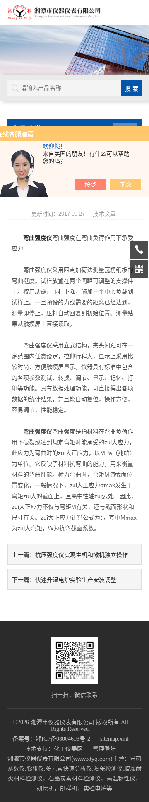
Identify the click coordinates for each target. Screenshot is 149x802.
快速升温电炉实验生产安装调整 (75, 579)
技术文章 (104, 213)
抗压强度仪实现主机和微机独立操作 (81, 555)
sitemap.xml (114, 739)
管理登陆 (104, 749)
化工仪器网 (68, 749)
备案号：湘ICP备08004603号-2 (51, 739)
